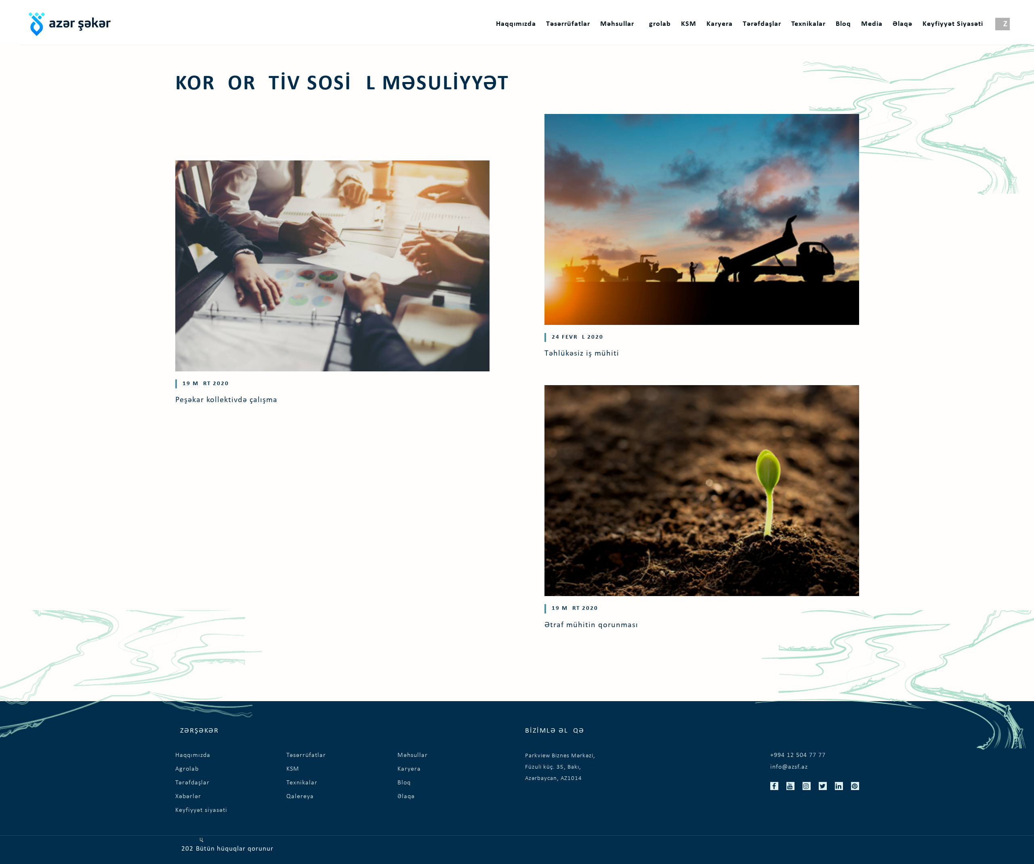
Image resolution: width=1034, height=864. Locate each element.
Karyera (719, 24)
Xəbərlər (188, 796)
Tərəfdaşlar (762, 24)
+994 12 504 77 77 (798, 755)
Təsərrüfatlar (568, 24)
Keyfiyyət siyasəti (953, 24)
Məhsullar (617, 24)
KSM (688, 24)
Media (872, 24)
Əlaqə (902, 24)
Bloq (843, 24)
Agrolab (657, 24)
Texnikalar (808, 24)
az (1002, 24)
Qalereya (300, 796)
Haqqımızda (516, 24)
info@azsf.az (789, 767)
